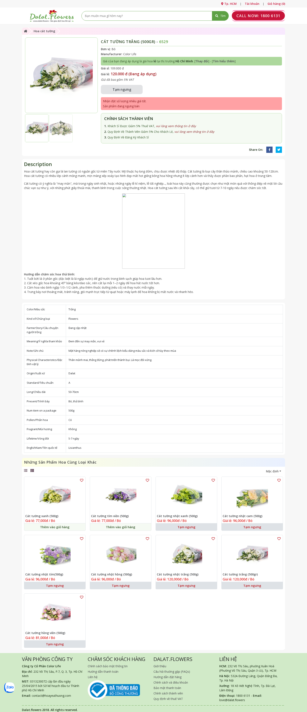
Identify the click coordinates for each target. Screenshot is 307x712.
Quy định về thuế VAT (168, 699)
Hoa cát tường (44, 31)
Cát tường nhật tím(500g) (44, 574)
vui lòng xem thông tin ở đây (176, 126)
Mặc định (272, 471)
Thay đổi (201, 61)
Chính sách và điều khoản (171, 682)
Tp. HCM (230, 4)
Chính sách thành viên (168, 693)
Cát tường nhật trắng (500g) (177, 574)
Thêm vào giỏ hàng (55, 527)
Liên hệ (93, 677)
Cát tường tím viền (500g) (110, 516)
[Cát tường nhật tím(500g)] (54, 554)
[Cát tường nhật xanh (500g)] (186, 495)
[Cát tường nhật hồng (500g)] (120, 554)
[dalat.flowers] (51, 15)
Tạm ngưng (122, 89)
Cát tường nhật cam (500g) (242, 516)
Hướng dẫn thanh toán (103, 672)
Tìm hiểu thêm (224, 61)
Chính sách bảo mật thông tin (108, 666)
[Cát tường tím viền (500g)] (120, 495)
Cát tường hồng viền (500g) (45, 633)
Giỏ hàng (276, 4)
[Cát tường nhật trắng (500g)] (186, 554)
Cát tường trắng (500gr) (240, 574)
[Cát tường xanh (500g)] (54, 495)
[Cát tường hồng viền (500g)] (54, 612)
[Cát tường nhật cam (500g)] (252, 495)
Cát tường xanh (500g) (41, 516)
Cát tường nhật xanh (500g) (177, 516)
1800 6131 (258, 15)
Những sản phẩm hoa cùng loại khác (60, 462)
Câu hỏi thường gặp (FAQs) (172, 672)
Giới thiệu (160, 666)
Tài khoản (252, 4)
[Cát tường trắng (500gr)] (252, 554)
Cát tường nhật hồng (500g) (111, 574)
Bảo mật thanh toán (167, 688)
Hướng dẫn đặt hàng (167, 677)
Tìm (223, 16)
